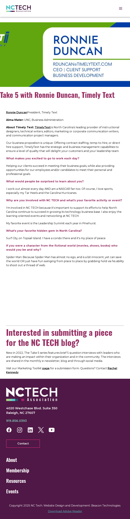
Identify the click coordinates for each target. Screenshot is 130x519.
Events (12, 491)
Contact (23, 443)
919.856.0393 (16, 421)
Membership (17, 470)
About (11, 459)
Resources (16, 480)
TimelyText (43, 127)
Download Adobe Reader (65, 511)
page (46, 368)
